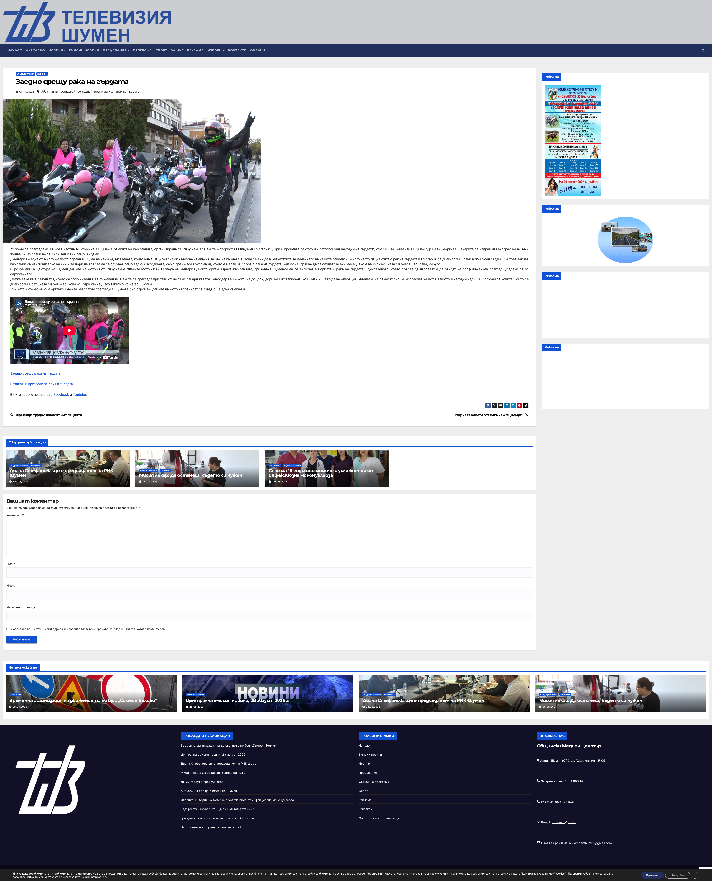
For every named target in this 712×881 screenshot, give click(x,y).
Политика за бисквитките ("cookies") (544, 873)
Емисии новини (84, 50)
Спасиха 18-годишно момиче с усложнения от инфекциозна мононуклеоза (321, 473)
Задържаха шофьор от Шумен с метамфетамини (217, 809)
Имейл (12, 585)
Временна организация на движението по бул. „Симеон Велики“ (83, 700)
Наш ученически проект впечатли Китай (211, 827)
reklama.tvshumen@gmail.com (590, 843)
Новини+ (57, 50)
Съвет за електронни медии (380, 818)
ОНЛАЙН (257, 50)
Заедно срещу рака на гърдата (35, 373)
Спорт (161, 50)
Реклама (195, 50)
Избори (215, 50)
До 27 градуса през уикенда (202, 782)
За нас (177, 50)
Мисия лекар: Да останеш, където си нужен (190, 475)
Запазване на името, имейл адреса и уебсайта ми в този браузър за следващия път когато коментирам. (88, 629)
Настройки (678, 875)
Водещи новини (25, 74)
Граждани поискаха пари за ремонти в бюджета (217, 818)
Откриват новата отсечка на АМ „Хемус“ (488, 415)
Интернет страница (20, 607)
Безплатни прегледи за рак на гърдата (41, 384)
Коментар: (15, 515)
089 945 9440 (565, 801)
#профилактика (102, 91)
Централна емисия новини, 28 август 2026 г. (238, 700)
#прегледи (81, 91)
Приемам (652, 875)
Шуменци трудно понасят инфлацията (49, 415)
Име (10, 564)
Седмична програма (374, 782)
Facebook (61, 394)
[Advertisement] (625, 310)
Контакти (237, 50)
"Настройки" (375, 873)
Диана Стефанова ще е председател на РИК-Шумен (62, 473)
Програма (142, 50)
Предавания (115, 50)
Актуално (35, 50)
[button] (703, 51)
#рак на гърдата (127, 91)
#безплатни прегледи (56, 91)
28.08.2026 (20, 706)
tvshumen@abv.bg (564, 822)
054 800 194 (576, 781)
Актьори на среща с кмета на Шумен (209, 791)
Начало (15, 50)
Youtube (79, 394)
